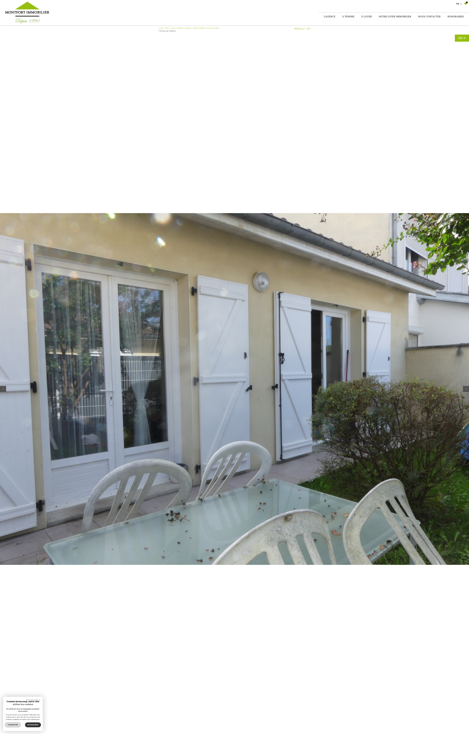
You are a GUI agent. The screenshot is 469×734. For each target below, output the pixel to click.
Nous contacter (429, 16)
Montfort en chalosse (184, 28)
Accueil (160, 28)
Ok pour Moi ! (33, 725)
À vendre (348, 16)
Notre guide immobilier (395, 16)
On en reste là (32, 700)
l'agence (329, 16)
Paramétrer (13, 725)
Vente (167, 28)
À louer (366, 16)
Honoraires (456, 16)
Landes (173, 28)
